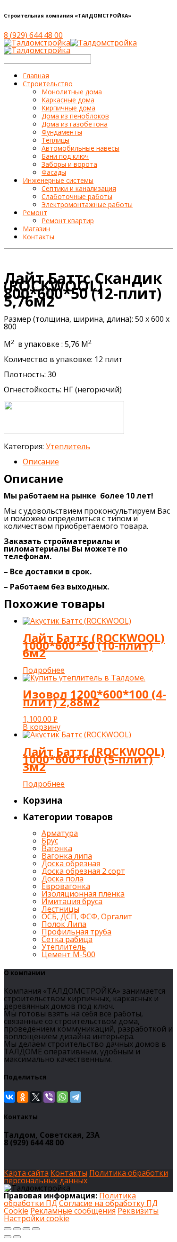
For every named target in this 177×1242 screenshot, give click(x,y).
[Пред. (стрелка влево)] (7, 1236)
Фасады (54, 172)
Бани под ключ (65, 156)
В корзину (41, 727)
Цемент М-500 (68, 954)
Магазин (36, 228)
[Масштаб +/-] (36, 1228)
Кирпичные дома (68, 107)
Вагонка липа (67, 856)
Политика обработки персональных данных (86, 1177)
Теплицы (55, 140)
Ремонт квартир (68, 220)
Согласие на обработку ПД (108, 1203)
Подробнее (44, 670)
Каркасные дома (68, 99)
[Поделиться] (17, 1228)
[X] (36, 1097)
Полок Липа (64, 924)
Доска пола (63, 878)
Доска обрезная (71, 863)
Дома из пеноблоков (75, 115)
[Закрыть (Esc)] (7, 1228)
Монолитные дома (72, 91)
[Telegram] (75, 1097)
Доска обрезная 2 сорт (83, 871)
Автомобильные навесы (80, 148)
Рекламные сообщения (73, 1211)
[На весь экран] (26, 1228)
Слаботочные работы (77, 196)
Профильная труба (76, 931)
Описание (41, 461)
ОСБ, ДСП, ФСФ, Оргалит (87, 916)
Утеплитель (68, 446)
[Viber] (49, 1097)
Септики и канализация (79, 188)
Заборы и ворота (69, 164)
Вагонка (57, 848)
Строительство (48, 83)
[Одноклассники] (22, 1097)
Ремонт (35, 212)
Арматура (60, 833)
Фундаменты (62, 131)
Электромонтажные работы (87, 204)
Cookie (16, 1211)
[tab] (98, 461)
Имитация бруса (72, 901)
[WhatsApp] (62, 1097)
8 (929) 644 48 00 (33, 35)
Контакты (38, 236)
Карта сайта (26, 1173)
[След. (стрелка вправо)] (17, 1236)
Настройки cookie (36, 1218)
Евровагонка (66, 886)
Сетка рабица (67, 939)
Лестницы (60, 909)
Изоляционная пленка (83, 893)
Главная (36, 75)
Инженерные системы (58, 180)
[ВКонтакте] (9, 1097)
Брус (50, 840)
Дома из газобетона (75, 123)
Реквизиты (138, 1211)
